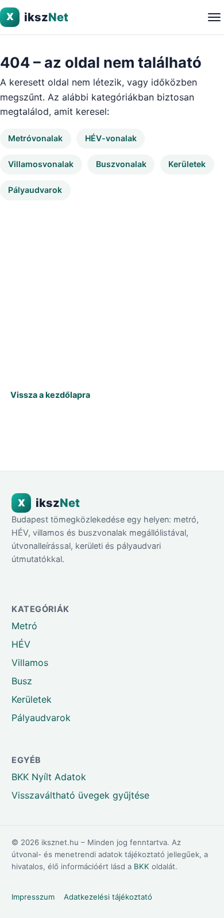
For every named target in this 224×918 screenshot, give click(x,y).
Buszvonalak (121, 164)
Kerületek (187, 164)
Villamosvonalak (41, 164)
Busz (21, 681)
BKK (141, 866)
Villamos (29, 662)
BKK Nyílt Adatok (48, 777)
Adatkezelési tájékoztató (108, 896)
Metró (24, 626)
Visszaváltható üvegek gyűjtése (80, 795)
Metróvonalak (35, 138)
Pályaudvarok (35, 190)
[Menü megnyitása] (214, 17)
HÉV (20, 644)
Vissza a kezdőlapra (50, 395)
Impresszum (33, 896)
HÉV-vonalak (111, 138)
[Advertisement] (112, 288)
